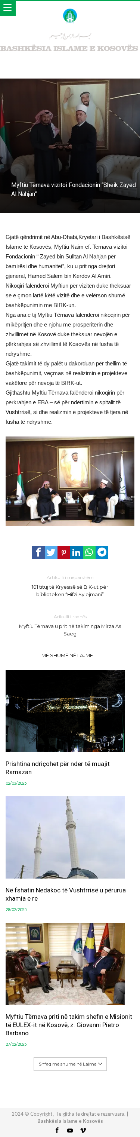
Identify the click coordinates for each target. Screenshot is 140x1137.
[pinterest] (63, 552)
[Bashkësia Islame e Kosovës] (70, 8)
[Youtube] (70, 1131)
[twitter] (51, 552)
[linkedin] (76, 552)
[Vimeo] (83, 1131)
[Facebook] (57, 1131)
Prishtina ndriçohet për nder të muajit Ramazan (58, 768)
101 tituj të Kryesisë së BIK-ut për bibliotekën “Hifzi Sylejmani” (70, 585)
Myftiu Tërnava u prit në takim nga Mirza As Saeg (70, 625)
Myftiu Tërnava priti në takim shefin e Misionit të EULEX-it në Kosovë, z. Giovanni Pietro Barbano (69, 1025)
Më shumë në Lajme (67, 655)
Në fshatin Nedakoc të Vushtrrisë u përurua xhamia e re (66, 894)
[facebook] (38, 552)
